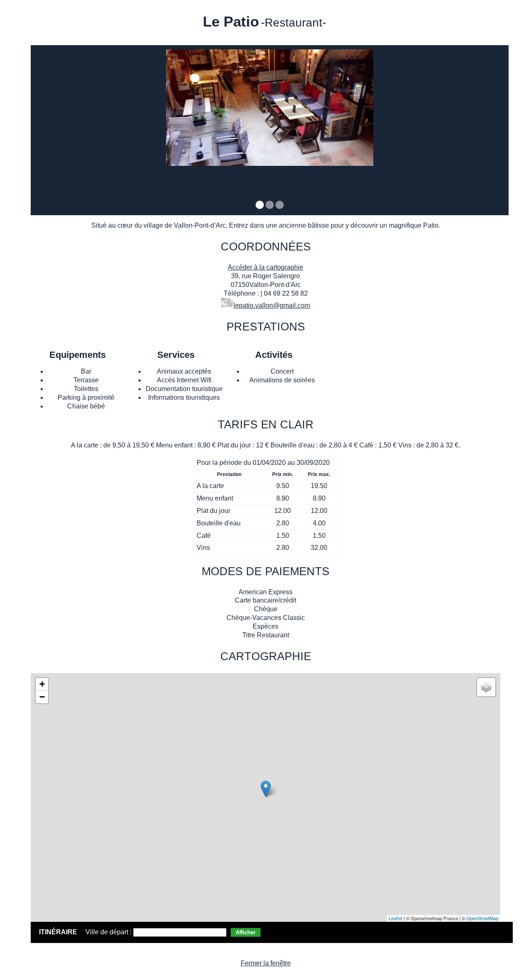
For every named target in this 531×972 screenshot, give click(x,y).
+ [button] (42, 684)
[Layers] (486, 687)
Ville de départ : (109, 932)
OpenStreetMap (482, 918)
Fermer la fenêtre (266, 963)
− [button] (42, 697)
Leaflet (395, 918)
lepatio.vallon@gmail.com (272, 305)
